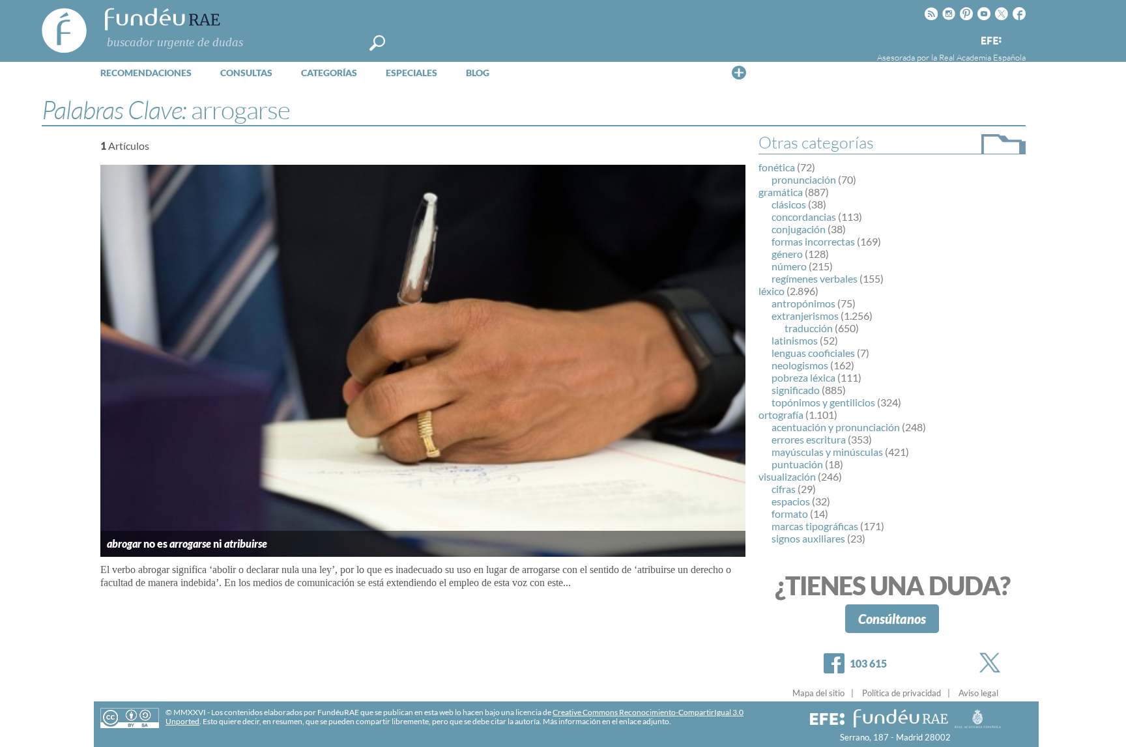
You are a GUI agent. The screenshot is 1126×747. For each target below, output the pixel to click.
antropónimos (803, 303)
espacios (791, 501)
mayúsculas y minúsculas (827, 451)
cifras (784, 489)
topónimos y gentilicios (823, 402)
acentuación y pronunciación (836, 427)
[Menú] (739, 72)
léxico (771, 291)
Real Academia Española (982, 57)
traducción (809, 328)
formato (790, 513)
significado (796, 390)
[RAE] (1017, 38)
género (787, 253)
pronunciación (804, 179)
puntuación (797, 464)
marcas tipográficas (815, 526)
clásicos (789, 204)
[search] (377, 43)
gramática (780, 192)
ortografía (780, 414)
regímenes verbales (815, 278)
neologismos (800, 365)
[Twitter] (992, 663)
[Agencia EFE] (990, 41)
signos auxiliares (808, 538)
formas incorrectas (813, 241)
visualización (787, 476)
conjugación (799, 229)
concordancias (804, 216)
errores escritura (809, 439)
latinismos (795, 340)
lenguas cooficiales (813, 352)
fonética (776, 167)
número (789, 266)
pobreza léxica (803, 377)
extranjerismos (805, 315)
